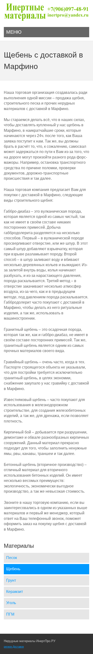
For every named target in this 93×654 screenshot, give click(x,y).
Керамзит (14, 592)
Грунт (11, 580)
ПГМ (10, 614)
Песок (11, 558)
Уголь (11, 603)
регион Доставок (14, 646)
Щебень (13, 569)
